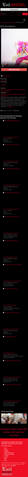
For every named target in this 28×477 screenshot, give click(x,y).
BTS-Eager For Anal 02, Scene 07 (11, 329)
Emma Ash (19, 356)
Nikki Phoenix (6, 356)
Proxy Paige (5, 308)
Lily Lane (5, 236)
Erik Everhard (14, 236)
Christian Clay (16, 308)
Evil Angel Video (5, 462)
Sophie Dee (10, 284)
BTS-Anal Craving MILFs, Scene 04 (11, 185)
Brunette (7, 94)
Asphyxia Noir (6, 260)
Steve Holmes (7, 91)
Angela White (6, 164)
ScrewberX (3, 85)
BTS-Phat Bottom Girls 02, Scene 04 (12, 281)
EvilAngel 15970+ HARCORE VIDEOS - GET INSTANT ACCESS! (14, 432)
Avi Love (5, 212)
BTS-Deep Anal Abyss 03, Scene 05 (11, 377)
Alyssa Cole (5, 140)
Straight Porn (4, 95)
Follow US (19, 464)
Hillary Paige (5, 332)
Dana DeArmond (11, 89)
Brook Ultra (5, 404)
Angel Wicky (10, 308)
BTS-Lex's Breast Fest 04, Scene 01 (11, 401)
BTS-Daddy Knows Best (9, 353)
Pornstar (3, 94)
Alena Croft (5, 188)
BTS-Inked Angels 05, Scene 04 (10, 233)
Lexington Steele (11, 404)
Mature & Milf (13, 94)
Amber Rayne (15, 380)
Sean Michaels (24, 356)
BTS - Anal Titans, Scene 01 (10, 305)
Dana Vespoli (4, 80)
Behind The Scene (11, 22)
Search (25, 14)
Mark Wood (18, 89)
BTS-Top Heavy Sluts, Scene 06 (10, 161)
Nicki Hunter (10, 380)
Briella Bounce (14, 356)
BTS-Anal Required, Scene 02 (10, 257)
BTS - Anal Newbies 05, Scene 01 (11, 137)
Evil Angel (3, 22)
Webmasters (7, 465)
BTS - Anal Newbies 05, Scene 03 (11, 209)
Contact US (9, 464)
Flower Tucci (5, 284)
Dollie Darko (9, 236)
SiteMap (14, 464)
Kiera (10, 356)
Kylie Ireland (5, 380)
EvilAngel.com (10, 106)
